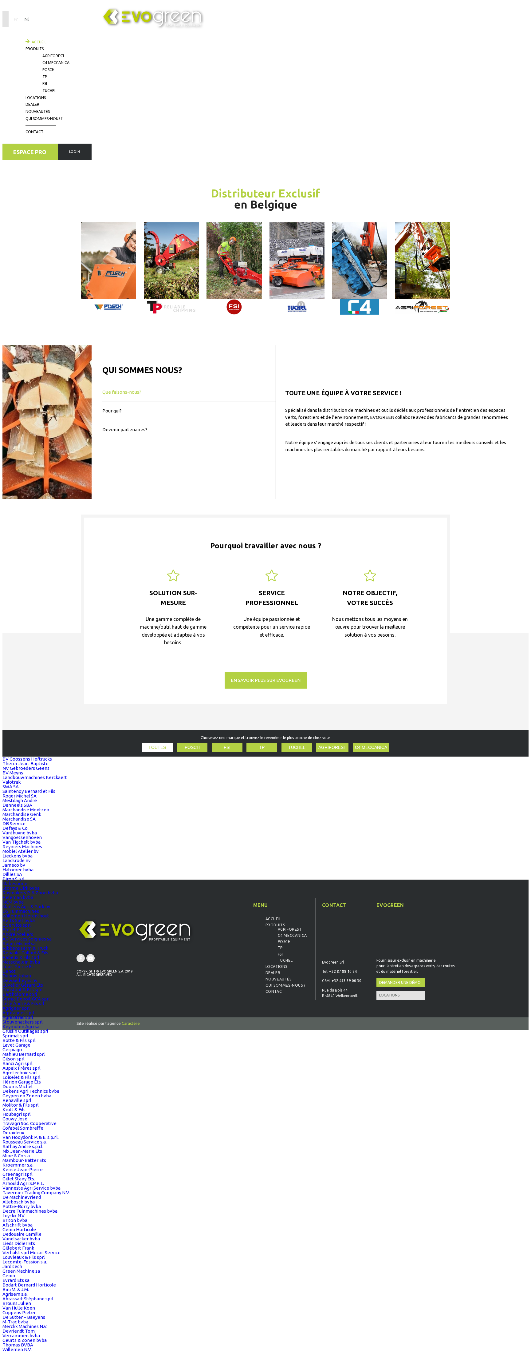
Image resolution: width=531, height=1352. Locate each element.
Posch (48, 70)
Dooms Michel (17, 1086)
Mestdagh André (19, 800)
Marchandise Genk (21, 814)
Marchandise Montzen (25, 809)
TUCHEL (296, 747)
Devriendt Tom (18, 1331)
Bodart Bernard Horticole (29, 1284)
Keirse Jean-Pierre (22, 1169)
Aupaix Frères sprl (21, 1068)
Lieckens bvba (17, 855)
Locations (36, 98)
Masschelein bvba (21, 961)
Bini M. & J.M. (15, 1289)
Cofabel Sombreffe (22, 1128)
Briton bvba (14, 1220)
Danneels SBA (17, 805)
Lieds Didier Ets (18, 1243)
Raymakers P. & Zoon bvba (30, 892)
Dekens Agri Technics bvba (30, 1091)
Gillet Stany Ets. (18, 1178)
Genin (8, 1275)
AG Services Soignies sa (27, 938)
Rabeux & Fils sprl (20, 957)
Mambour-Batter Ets (24, 1160)
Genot (9, 971)
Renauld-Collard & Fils (25, 952)
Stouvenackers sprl (22, 1021)
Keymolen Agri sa (20, 1026)
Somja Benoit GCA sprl (26, 998)
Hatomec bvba (17, 869)
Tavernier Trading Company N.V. (36, 1192)
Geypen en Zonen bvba (26, 1095)
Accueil (39, 42)
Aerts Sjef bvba (18, 920)
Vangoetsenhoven (22, 837)
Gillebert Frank (18, 1248)
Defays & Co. (15, 828)
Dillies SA (12, 874)
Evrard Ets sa (16, 1280)
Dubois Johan (16, 975)
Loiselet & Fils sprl (21, 1077)
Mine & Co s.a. (16, 1155)
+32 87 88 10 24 (343, 971)
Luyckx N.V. (13, 1215)
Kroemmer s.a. (17, 1164)
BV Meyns (12, 772)
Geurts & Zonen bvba (24, 1340)
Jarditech (12, 1266)
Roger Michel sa (19, 943)
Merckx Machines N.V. (24, 1326)
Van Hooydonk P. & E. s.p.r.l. (30, 1137)
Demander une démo (400, 982)
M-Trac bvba (15, 1321)
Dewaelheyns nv (19, 980)
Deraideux (13, 1132)
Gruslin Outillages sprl (25, 1031)
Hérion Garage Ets (21, 1081)
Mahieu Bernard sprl (23, 1054)
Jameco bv (13, 865)
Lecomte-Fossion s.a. (24, 1261)
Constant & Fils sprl (22, 989)
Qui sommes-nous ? (44, 119)
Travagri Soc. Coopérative (29, 1123)
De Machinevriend (21, 1197)
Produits (35, 49)
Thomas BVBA (17, 1344)
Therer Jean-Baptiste (25, 763)
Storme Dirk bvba (21, 888)
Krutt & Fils (14, 1109)
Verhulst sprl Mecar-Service (31, 1252)
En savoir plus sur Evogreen (266, 680)
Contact (34, 132)
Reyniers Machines (22, 846)
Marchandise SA (19, 818)
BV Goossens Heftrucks (27, 758)
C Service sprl (16, 925)
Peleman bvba (17, 897)
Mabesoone (14, 883)
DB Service (14, 823)
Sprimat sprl (15, 1035)
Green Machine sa (21, 1271)
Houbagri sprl (16, 1114)
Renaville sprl (16, 1100)
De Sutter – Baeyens (23, 1317)
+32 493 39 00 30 (346, 981)
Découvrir (160, 106)
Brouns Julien (16, 1303)
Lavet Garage (16, 1045)
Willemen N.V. (17, 1349)
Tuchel (49, 91)
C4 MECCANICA (371, 747)
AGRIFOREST (332, 747)
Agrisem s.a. (15, 1294)
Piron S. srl (13, 878)
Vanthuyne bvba (19, 832)
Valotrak (11, 782)
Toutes (157, 747)
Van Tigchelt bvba (21, 842)
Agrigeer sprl (16, 1008)
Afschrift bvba (17, 1224)
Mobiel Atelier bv (20, 851)
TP (44, 77)
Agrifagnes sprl (18, 1012)
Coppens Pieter (19, 1312)
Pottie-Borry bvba (21, 1206)
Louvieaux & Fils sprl (23, 1257)
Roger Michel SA (19, 795)
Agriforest (53, 56)
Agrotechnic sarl (19, 1072)
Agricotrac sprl (17, 1017)
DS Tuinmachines (20, 911)
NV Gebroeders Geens (25, 768)
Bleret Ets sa (15, 929)
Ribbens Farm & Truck (25, 948)
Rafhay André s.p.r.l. (22, 1146)
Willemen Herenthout (25, 915)
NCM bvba (13, 902)
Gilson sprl (13, 1058)
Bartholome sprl (19, 994)
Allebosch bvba (18, 1201)
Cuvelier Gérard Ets (22, 985)
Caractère (131, 1023)
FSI (44, 83)
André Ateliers (17, 934)
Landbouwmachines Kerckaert (34, 777)
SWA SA (10, 786)
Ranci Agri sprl (17, 1063)
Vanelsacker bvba (21, 1238)
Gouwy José (14, 1118)
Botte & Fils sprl (19, 1040)
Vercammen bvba (21, 1335)
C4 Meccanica (55, 63)
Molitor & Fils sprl (20, 1104)
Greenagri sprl (17, 1174)
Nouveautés (38, 111)
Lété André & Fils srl (23, 1003)
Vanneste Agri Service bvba (31, 1188)
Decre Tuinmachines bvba (29, 1211)
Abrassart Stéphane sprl (27, 1298)
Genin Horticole (19, 1229)
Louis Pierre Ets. (19, 966)
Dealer (32, 104)
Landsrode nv (16, 860)
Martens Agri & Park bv (26, 906)
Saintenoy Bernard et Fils (28, 791)
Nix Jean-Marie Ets (22, 1151)
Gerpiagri (12, 1049)
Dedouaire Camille (21, 1234)
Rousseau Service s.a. (24, 1141)
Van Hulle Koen (18, 1307)
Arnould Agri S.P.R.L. (23, 1183)
